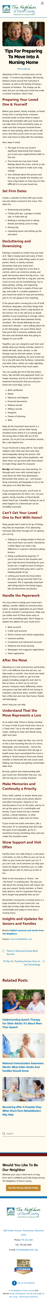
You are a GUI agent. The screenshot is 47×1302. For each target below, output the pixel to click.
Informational (23, 69)
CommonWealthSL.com (21, 939)
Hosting (36, 1293)
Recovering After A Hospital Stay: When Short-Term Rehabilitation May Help (22, 1111)
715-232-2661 (27, 1240)
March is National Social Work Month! (22, 952)
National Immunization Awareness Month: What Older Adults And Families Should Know (23, 1067)
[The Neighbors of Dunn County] (19, 15)
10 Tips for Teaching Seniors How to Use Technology (21, 963)
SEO (28, 1293)
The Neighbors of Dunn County (22, 1290)
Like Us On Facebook (26, 1283)
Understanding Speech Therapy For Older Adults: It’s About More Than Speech (22, 1023)
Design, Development (18, 1293)
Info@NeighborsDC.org (27, 1249)
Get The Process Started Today (23, 1187)
